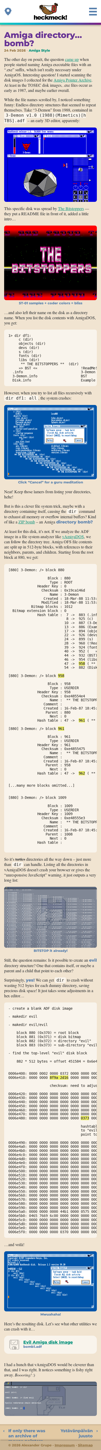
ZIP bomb (26, 521)
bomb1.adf (32, 1347)
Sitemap (85, 1445)
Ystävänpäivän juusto (77, 1433)
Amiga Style (39, 50)
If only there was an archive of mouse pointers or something (26, 1434)
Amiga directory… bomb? (43, 39)
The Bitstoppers (71, 208)
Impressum (65, 1445)
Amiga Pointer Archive (72, 80)
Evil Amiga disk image (48, 1342)
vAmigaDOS (73, 536)
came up (72, 59)
